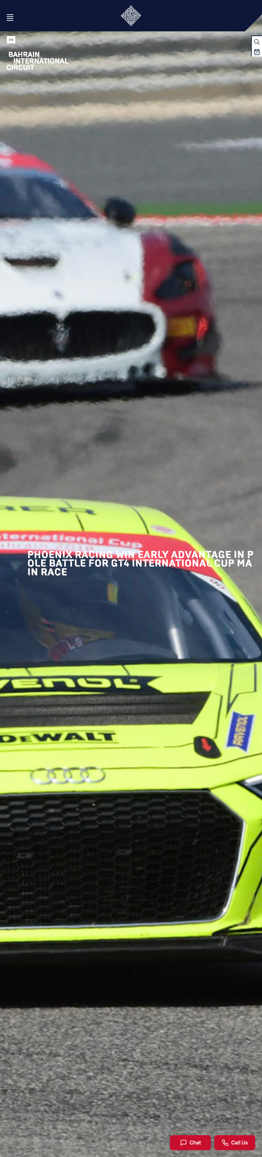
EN (11, 40)
